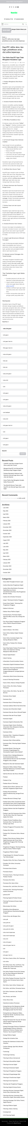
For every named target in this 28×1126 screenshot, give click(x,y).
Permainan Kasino (8, 871)
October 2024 (6, 572)
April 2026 (5, 514)
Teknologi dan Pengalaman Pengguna (13, 1084)
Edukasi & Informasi (8, 608)
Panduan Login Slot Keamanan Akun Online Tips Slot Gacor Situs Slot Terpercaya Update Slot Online (14, 815)
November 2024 (7, 569)
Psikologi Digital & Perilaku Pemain (12, 898)
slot (4, 386)
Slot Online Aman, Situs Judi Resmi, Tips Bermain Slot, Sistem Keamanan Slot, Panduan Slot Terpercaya (13, 966)
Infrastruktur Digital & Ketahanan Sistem (13, 664)
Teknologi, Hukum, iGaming (10, 1108)
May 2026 (5, 511)
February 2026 (6, 520)
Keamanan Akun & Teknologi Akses (12, 702)
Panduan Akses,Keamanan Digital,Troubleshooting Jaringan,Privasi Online (13, 793)
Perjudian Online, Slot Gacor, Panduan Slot (14, 860)
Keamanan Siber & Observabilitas (11, 740)
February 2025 (6, 559)
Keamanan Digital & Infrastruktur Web (13, 722)
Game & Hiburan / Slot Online (10, 630)
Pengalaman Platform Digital (10, 852)
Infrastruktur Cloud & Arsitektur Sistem (13, 661)
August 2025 (6, 540)
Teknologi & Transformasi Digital (11, 1077)
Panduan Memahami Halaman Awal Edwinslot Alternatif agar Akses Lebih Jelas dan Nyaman (13, 475)
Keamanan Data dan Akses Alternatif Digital (14, 712)
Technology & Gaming (8, 1055)
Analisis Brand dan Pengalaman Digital (13, 585)
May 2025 (5, 550)
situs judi (5, 919)
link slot (5, 361)
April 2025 (5, 553)
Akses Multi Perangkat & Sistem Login (13, 582)
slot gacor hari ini (7, 341)
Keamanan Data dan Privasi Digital (12, 715)
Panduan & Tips (7, 780)
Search (4, 451)
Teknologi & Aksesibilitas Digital (11, 1061)
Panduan (5, 777)
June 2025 (5, 546)
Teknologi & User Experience (10, 1080)
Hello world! (22, 498)
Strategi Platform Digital (9, 1035)
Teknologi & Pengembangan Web (11, 1074)
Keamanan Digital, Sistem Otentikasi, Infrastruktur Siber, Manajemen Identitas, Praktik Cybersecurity (13, 726)
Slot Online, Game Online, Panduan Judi (13, 985)
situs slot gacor (7, 354)
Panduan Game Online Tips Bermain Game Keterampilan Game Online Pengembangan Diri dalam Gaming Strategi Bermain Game (14, 803)
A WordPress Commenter (10, 498)
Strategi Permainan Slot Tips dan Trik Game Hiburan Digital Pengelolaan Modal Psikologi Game (14, 1021)
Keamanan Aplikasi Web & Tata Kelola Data (14, 705)
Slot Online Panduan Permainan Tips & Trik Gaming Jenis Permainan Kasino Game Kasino (14, 980)
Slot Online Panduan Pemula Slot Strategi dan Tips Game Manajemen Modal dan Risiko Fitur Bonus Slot (14, 973)
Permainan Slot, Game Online (10, 883)
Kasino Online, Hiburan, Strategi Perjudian (14, 682)
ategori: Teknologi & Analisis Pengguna (13, 600)
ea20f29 (6, 62)
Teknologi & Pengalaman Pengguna (12, 1071)
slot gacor (5, 335)
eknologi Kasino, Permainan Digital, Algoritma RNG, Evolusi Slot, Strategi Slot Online (14, 616)
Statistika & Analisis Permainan (11, 1003)
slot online (6, 961)
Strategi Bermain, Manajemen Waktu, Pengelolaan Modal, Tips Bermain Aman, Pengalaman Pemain (13, 1014)
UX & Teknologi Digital (9, 1115)
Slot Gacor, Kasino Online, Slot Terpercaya (14, 958)
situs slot (5, 380)
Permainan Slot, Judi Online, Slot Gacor (13, 886)
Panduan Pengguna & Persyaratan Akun (13, 827)
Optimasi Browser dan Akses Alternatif (13, 773)
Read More (5, 321)
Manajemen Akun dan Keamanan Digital (13, 763)
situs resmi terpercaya (9, 935)
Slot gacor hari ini (7, 348)
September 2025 (7, 537)
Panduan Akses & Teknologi (10, 783)
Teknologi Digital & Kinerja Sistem (12, 1087)
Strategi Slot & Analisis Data (10, 1038)
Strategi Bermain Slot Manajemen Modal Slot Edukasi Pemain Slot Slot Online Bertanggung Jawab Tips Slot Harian (13, 1008)
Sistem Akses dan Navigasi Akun (11, 916)
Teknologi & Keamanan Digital (11, 1068)
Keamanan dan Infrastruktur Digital (12, 709)
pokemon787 (6, 894)
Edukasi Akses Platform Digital (11, 611)
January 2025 (6, 563)
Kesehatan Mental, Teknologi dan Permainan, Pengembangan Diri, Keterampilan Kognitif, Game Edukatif (13, 750)
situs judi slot (6, 922)
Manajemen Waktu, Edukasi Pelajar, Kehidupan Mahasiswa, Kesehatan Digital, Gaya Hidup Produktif (14, 768)
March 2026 (6, 517)
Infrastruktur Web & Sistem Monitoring (13, 676)
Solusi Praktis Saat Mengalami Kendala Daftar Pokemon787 (14, 1)
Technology (6, 1051)
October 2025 (6, 533)
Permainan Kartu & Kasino (10, 868)
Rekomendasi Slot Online (9, 906)
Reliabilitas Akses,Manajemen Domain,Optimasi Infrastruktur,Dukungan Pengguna (13, 911)
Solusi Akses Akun (8, 1000)
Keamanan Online (7, 732)
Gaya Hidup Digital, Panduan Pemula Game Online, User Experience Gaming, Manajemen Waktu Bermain (14, 649)
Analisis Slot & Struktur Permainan (12, 597)
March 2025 (6, 556)
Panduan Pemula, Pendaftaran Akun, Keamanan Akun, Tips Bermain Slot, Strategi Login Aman (12, 821)
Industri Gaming (7, 658)
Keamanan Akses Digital (9, 696)
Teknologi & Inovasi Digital (10, 1064)
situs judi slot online (8, 929)
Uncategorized (7, 1112)
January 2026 (6, 524)
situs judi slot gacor (8, 926)
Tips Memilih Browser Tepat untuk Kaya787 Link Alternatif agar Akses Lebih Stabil (14, 487)
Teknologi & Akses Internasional (11, 1058)
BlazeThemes (17, 1123)
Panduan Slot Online (8, 830)
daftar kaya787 (10, 286)
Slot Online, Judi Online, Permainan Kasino (14, 988)
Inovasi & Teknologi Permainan (11, 679)
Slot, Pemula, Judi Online (9, 996)
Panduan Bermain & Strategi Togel (12, 798)
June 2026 (5, 507)
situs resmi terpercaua (9, 932)
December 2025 (7, 527)
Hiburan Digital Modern (9, 654)
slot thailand (6, 412)
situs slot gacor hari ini (9, 945)
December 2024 (7, 566)
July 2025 (5, 543)
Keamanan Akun (7, 699)
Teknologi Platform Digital (10, 1105)
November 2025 (7, 530)
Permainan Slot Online (9, 880)
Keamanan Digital (7, 718)
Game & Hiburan (7, 626)
